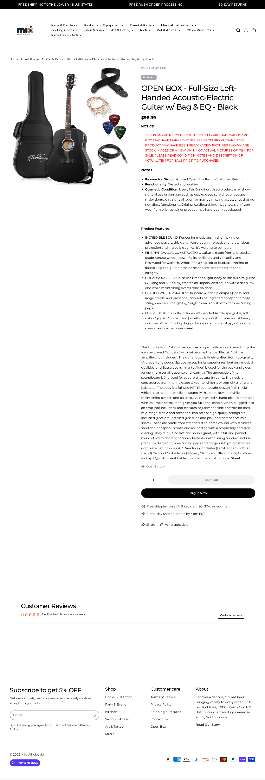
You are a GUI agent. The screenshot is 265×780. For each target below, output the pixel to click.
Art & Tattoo (114, 726)
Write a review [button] (231, 615)
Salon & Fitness (117, 719)
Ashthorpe (32, 59)
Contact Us (159, 719)
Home (14, 59)
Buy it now (198, 493)
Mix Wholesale (32, 754)
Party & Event (115, 704)
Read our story (208, 724)
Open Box (158, 726)
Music (109, 734)
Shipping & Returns (166, 712)
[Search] (238, 30)
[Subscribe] (95, 715)
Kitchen (111, 712)
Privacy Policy (161, 704)
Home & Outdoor (118, 697)
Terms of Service (65, 725)
